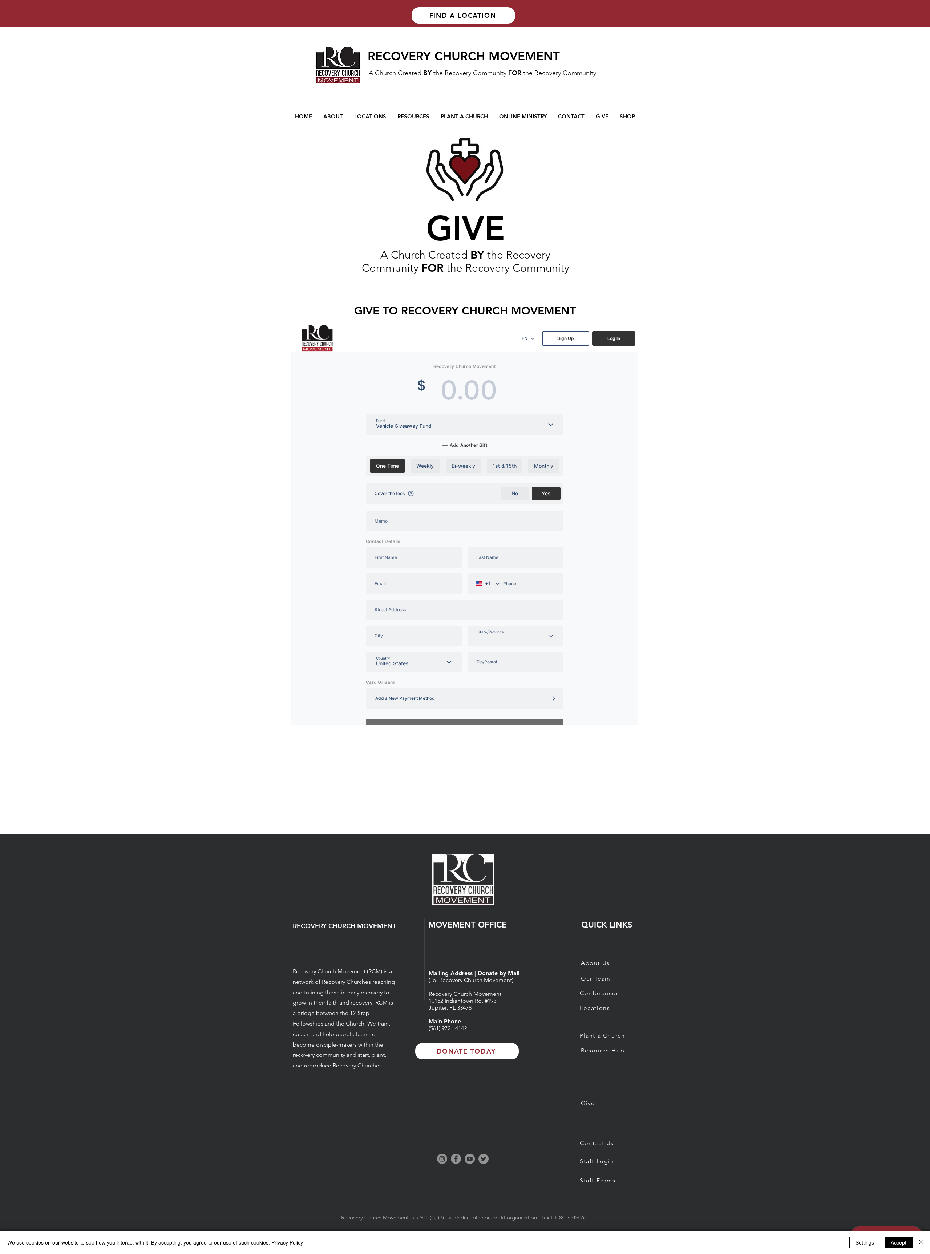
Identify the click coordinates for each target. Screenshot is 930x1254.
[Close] (921, 1242)
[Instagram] (442, 1159)
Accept (898, 1242)
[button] (523, 116)
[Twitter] (483, 1159)
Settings (865, 1242)
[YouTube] (470, 1159)
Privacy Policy (287, 1242)
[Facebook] (456, 1159)
